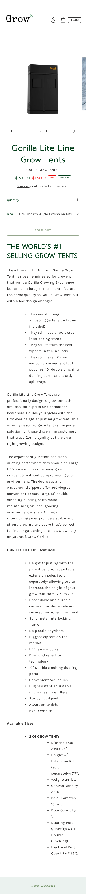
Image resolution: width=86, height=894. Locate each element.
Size (10, 214)
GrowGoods (48, 885)
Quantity (13, 200)
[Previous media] (12, 131)
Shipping (24, 186)
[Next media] (74, 131)
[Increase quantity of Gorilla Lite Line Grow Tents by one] (80, 200)
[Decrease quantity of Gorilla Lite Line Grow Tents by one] (60, 200)
